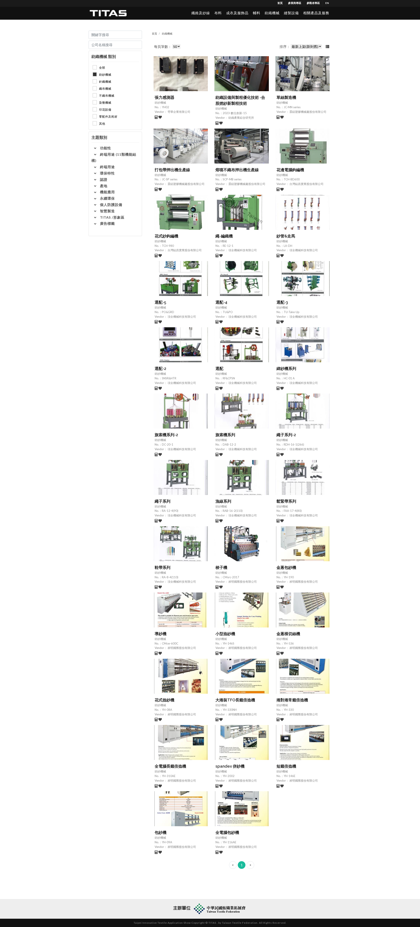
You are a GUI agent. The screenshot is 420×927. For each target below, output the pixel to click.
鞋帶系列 (162, 567)
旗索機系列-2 (166, 434)
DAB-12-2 (229, 444)
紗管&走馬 (285, 236)
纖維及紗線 (200, 13)
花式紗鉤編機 (166, 236)
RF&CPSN (229, 378)
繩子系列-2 (286, 434)
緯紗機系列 (286, 368)
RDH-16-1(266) (294, 444)
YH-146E (289, 776)
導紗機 (160, 633)
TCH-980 (168, 245)
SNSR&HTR (169, 378)
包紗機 (160, 832)
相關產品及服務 (316, 13)
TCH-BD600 (292, 179)
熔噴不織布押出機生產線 (237, 169)
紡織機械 (272, 13)
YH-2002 (228, 776)
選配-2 (160, 368)
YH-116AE (229, 842)
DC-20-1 (167, 444)
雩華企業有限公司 (178, 111)
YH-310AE (168, 776)
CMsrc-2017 (231, 577)
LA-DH (288, 245)
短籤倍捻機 (286, 766)
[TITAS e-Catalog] (108, 13)
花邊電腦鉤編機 (290, 169)
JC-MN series (292, 107)
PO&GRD (168, 312)
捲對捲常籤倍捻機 (292, 700)
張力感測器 (164, 97)
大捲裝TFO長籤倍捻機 (235, 700)
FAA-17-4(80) (293, 510)
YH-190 (289, 577)
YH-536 (289, 643)
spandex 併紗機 (230, 766)
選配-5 (160, 302)
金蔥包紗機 (286, 567)
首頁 (280, 3)
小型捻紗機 (225, 633)
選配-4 (221, 302)
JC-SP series (169, 179)
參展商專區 (294, 3)
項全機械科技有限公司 (242, 250)
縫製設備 (291, 13)
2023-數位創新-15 (235, 113)
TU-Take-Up (291, 312)
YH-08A (167, 709)
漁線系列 (223, 501)
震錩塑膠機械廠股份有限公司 (307, 111)
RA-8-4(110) (170, 577)
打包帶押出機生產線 (172, 169)
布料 (218, 13)
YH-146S (228, 643)
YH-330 (289, 709)
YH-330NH (230, 709)
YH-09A (167, 842)
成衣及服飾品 (237, 13)
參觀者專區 (313, 3)
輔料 (256, 13)
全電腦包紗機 (227, 832)
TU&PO (228, 312)
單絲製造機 (286, 97)
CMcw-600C (170, 643)
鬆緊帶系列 (286, 501)
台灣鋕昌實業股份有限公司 (306, 184)
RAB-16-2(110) (233, 510)
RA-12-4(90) (170, 510)
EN (327, 3)
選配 (219, 368)
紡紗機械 (160, 102)
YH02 (165, 107)
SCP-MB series (232, 179)
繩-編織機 (224, 236)
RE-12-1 (228, 245)
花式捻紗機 (164, 700)
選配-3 (282, 302)
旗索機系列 (225, 434)
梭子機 (221, 567)
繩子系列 (162, 501)
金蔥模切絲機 (288, 633)
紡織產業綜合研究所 (241, 117)
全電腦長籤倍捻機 (170, 766)
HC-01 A (289, 378)
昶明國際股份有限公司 (242, 581)
